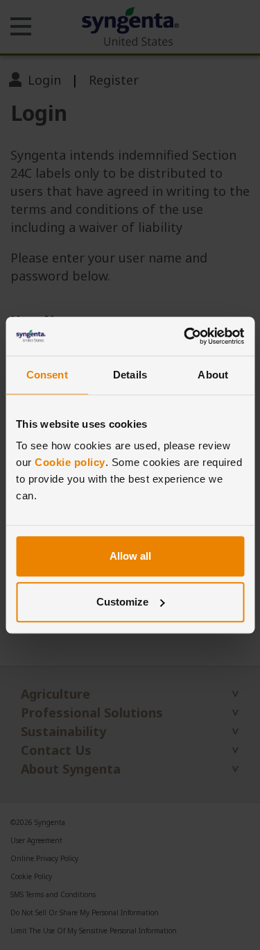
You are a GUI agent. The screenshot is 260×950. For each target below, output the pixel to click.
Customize (122, 602)
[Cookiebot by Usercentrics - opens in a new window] (185, 336)
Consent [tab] (47, 375)
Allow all (130, 556)
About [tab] (213, 375)
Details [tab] (130, 375)
